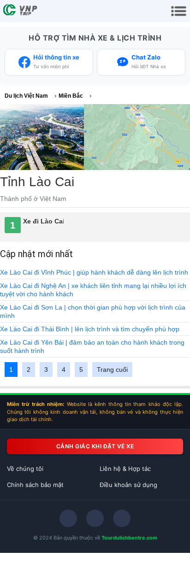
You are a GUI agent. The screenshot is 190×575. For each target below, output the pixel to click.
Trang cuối (112, 369)
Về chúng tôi (25, 468)
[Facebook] (68, 518)
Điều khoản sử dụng (128, 484)
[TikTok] (95, 518)
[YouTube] (122, 518)
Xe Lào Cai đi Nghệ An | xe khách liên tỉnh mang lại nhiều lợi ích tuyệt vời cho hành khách (93, 290)
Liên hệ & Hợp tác (125, 468)
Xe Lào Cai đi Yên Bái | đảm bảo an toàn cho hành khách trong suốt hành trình (92, 346)
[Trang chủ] (21, 11)
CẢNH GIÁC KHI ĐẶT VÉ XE (95, 446)
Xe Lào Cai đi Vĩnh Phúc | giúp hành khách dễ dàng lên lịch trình (94, 272)
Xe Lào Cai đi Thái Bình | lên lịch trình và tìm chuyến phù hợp (89, 329)
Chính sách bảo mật (35, 484)
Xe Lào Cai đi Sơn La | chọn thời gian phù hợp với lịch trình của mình (92, 311)
